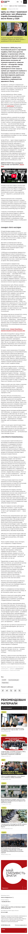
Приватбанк (5, 682)
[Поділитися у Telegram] (7, 690)
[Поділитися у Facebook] (2, 690)
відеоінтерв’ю (19, 668)
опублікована (10, 106)
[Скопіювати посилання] (19, 690)
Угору (3, 929)
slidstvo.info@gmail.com (6, 897)
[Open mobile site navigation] (25, 2)
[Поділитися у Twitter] (11, 690)
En (18, 2)
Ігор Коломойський (13, 680)
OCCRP (4, 680)
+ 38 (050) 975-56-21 (5, 901)
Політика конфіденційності (21, 925)
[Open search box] (21, 2)
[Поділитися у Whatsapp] (15, 690)
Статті (6, 6)
